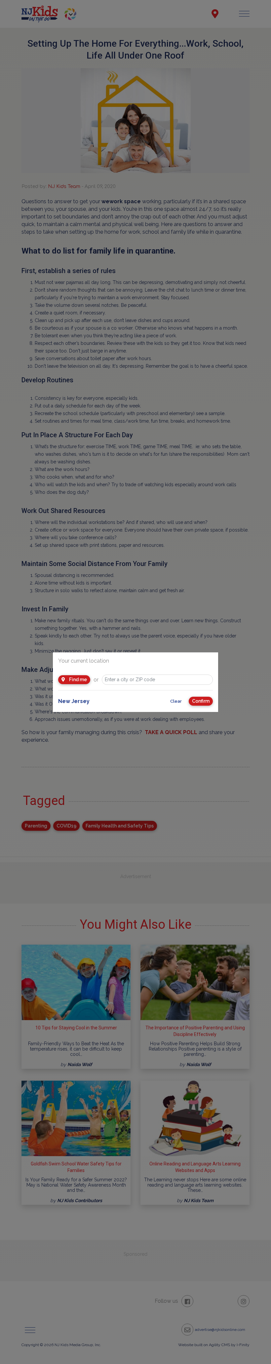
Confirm (201, 701)
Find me (77, 679)
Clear (176, 701)
